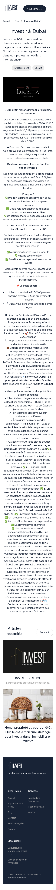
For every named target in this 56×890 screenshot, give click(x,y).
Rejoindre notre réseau (15, 805)
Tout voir (44, 632)
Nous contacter (34, 8)
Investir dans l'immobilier (34, 799)
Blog (10, 812)
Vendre (31, 812)
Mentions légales (16, 823)
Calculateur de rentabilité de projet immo (17, 850)
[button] (50, 7)
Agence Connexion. (17, 877)
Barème (11, 829)
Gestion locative (36, 806)
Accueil (11, 798)
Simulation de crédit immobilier (17, 861)
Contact (12, 817)
